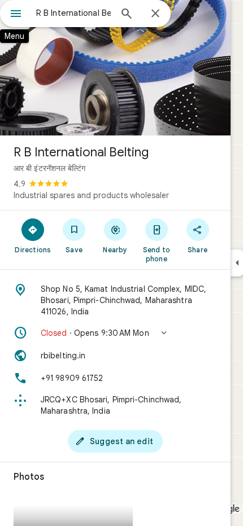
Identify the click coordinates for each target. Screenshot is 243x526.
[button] (115, 333)
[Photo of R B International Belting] (115, 67)
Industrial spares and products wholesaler (91, 195)
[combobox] (73, 13)
